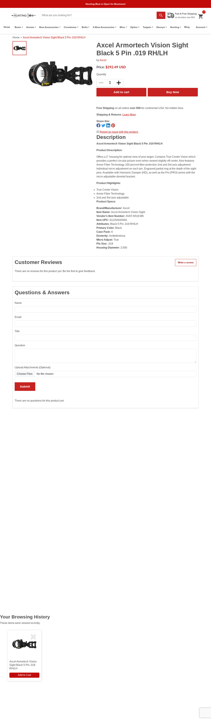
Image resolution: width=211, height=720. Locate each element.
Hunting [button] (174, 27)
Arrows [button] (30, 27)
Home (7, 27)
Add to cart (121, 92)
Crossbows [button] (70, 27)
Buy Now (172, 92)
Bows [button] (18, 27)
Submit (25, 386)
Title (17, 331)
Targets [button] (147, 27)
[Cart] (200, 16)
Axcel (103, 60)
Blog (187, 27)
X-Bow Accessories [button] (103, 27)
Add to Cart (24, 675)
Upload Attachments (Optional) (32, 367)
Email (18, 317)
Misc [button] (122, 27)
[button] (201, 27)
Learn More (129, 114)
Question (20, 345)
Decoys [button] (160, 27)
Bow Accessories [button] (49, 27)
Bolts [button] (85, 27)
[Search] (161, 15)
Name (18, 302)
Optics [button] (134, 27)
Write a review (186, 262)
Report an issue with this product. (119, 132)
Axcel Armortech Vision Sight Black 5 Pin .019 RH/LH (54, 37)
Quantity (101, 74)
